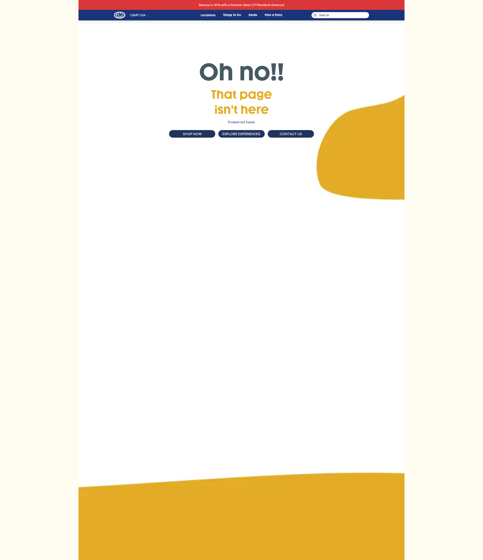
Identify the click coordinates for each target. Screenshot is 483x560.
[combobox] (340, 15)
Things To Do (232, 15)
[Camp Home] (119, 15)
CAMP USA (137, 15)
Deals (253, 15)
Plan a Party (273, 15)
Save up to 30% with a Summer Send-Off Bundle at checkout (242, 5)
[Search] (314, 15)
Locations (208, 15)
